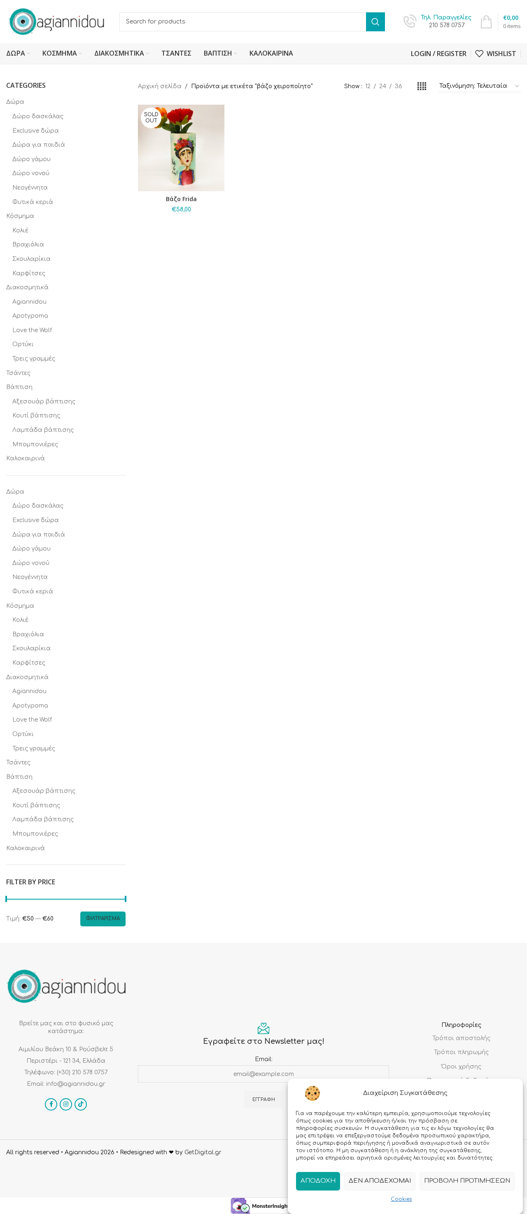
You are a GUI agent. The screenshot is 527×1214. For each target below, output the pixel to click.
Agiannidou (29, 302)
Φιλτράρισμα (103, 918)
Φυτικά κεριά (32, 202)
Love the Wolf (32, 330)
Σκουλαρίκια (31, 259)
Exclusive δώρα (35, 131)
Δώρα (15, 102)
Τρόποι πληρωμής (461, 1052)
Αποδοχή (318, 1180)
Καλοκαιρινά (25, 458)
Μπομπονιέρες (35, 444)
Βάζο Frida (181, 199)
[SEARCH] (375, 21)
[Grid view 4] (421, 86)
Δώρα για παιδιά (38, 145)
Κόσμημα (20, 216)
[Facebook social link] (51, 1104)
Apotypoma (30, 316)
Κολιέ (20, 230)
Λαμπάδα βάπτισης (43, 430)
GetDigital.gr (203, 1152)
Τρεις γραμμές (33, 359)
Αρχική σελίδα (160, 86)
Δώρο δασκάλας (37, 116)
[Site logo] (56, 21)
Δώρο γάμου (31, 159)
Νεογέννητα (30, 188)
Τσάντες (18, 373)
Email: (264, 1059)
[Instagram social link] (66, 1104)
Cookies (401, 1199)
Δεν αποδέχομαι (380, 1180)
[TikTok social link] (81, 1104)
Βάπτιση (19, 387)
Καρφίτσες (28, 273)
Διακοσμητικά (27, 287)
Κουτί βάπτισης (36, 415)
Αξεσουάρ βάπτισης (43, 401)
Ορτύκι (23, 344)
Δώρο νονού (30, 173)
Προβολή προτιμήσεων (467, 1180)
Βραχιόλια (28, 244)
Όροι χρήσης (461, 1067)
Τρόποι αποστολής (461, 1038)
